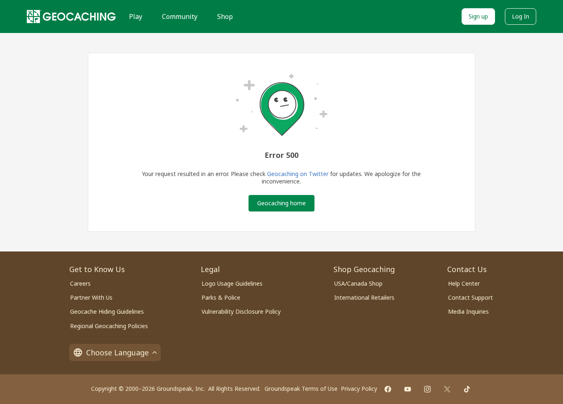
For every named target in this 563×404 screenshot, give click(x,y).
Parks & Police (221, 297)
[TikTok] (467, 389)
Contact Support (470, 297)
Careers (80, 283)
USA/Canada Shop (358, 283)
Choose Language (117, 352)
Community (179, 16)
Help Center (464, 283)
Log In (520, 16)
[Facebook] (388, 389)
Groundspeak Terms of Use (301, 388)
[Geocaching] (71, 16)
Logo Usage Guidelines (232, 283)
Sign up (478, 16)
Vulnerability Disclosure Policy (241, 311)
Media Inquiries (468, 311)
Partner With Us (91, 297)
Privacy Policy (359, 388)
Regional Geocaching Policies (109, 326)
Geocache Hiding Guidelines (107, 311)
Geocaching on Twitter (297, 174)
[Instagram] (427, 389)
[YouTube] (408, 389)
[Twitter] (447, 389)
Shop (225, 16)
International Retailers (364, 297)
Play (135, 16)
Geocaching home (281, 203)
